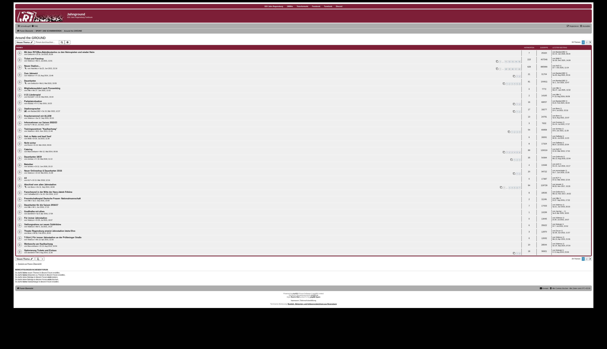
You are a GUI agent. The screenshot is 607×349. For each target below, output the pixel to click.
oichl (557, 164)
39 (509, 69)
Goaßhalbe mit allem (34, 211)
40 (512, 69)
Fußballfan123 (33, 194)
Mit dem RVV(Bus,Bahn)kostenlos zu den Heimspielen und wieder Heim (59, 52)
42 (519, 69)
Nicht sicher (30, 143)
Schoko (559, 129)
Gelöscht (31, 54)
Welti (557, 58)
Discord (339, 6)
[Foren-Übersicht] (41, 16)
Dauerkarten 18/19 (33, 157)
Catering (28, 149)
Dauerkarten (30, 81)
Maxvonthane (33, 151)
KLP (29, 125)
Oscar (558, 231)
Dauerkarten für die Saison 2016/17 (41, 205)
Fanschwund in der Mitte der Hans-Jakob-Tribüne (48, 192)
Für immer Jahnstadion (35, 218)
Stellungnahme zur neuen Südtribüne (42, 224)
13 (512, 62)
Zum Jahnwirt (31, 73)
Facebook (316, 6)
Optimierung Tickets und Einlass (40, 250)
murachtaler (560, 170)
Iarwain (558, 184)
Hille (29, 90)
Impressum (295, 300)
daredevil (31, 214)
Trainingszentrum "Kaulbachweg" (40, 129)
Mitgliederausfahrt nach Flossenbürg (42, 88)
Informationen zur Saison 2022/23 (40, 122)
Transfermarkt (302, 6)
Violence (31, 61)
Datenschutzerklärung (308, 300)
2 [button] (586, 42)
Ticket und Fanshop (34, 58)
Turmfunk (328, 6)
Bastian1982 (560, 52)
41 (516, 69)
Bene (558, 108)
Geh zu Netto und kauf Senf (37, 136)
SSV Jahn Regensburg (273, 6)
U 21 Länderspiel (32, 95)
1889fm (290, 6)
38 (506, 69)
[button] (590, 42)
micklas (30, 103)
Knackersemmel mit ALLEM (37, 116)
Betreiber (28, 164)
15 (519, 62)
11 (506, 62)
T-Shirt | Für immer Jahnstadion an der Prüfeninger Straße (52, 237)
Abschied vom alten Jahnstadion (40, 184)
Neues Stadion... (32, 66)
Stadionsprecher (32, 109)
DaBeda (559, 136)
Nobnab (559, 224)
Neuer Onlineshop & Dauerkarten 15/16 (43, 171)
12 (509, 62)
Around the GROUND (30, 38)
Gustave (559, 122)
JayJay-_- (560, 211)
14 (516, 62)
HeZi (557, 66)
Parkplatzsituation (33, 101)
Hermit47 (31, 97)
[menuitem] (34, 26)
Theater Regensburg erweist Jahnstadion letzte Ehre (49, 231)
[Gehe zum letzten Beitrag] (567, 52)
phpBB (295, 293)
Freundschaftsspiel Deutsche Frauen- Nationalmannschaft (52, 198)
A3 (25, 178)
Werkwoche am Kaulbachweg (38, 244)
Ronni (30, 145)
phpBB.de (314, 295)
